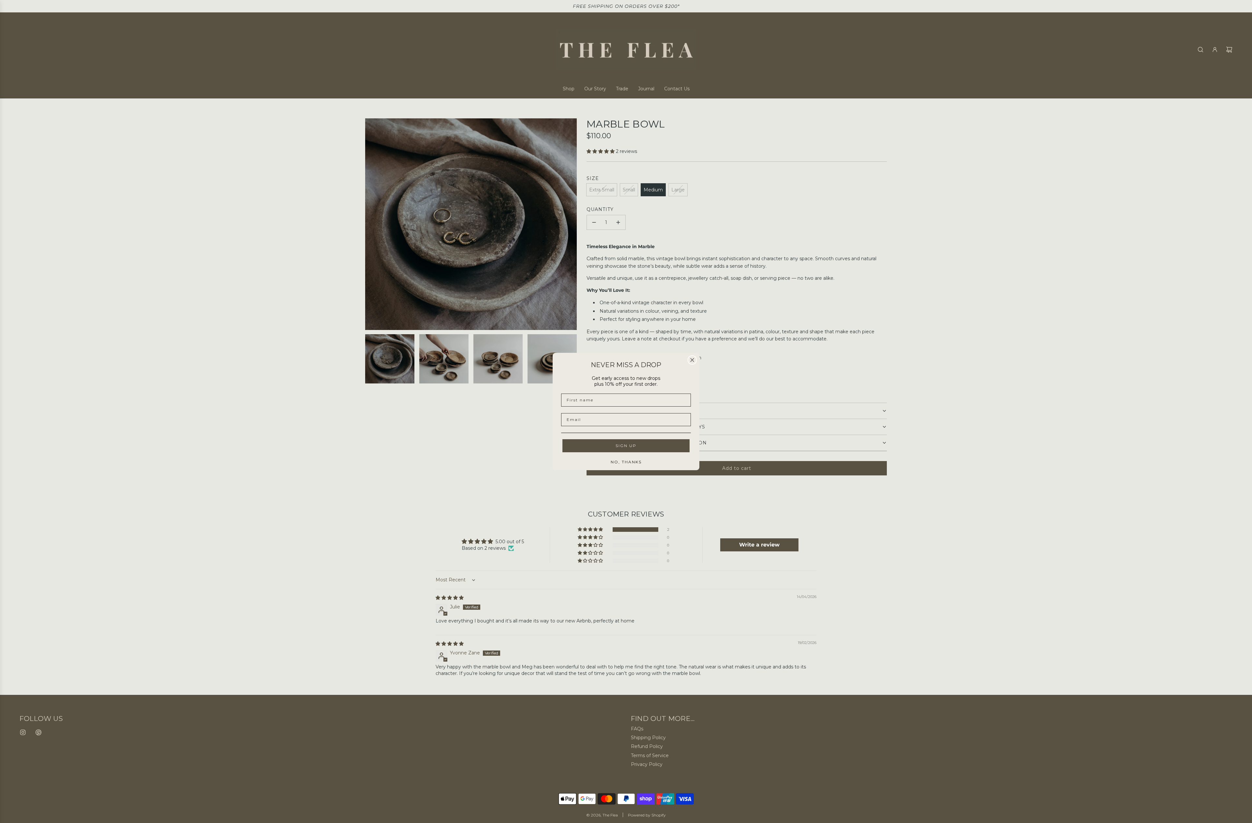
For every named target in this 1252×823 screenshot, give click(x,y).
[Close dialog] (692, 360)
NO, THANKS (626, 461)
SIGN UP (626, 445)
